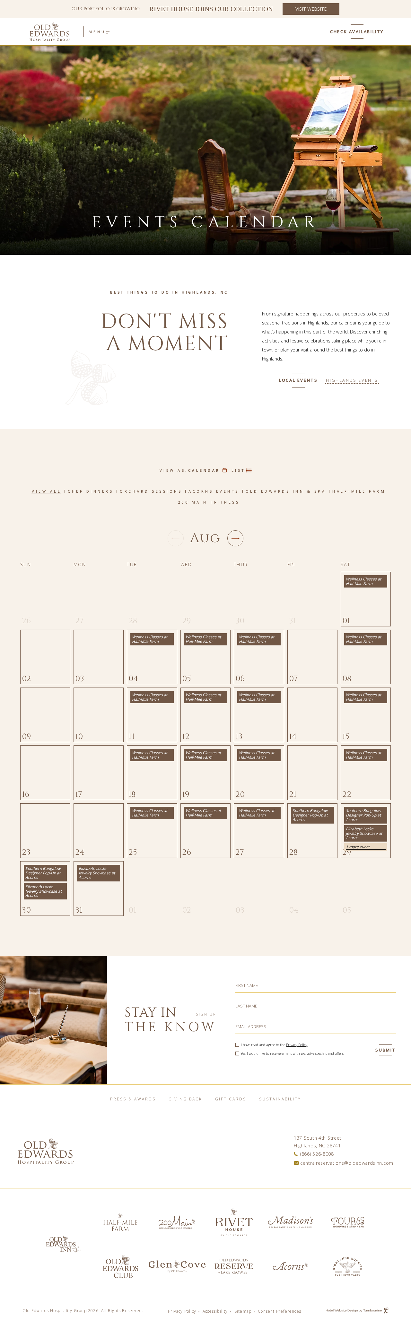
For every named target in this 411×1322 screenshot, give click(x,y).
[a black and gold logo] (120, 1222)
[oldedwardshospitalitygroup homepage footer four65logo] (347, 1222)
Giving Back (185, 1099)
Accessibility (215, 1311)
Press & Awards (133, 1099)
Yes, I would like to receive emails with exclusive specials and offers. (293, 1053)
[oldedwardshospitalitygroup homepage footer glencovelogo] (177, 1266)
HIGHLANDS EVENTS (352, 380)
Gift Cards (230, 1099)
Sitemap (242, 1311)
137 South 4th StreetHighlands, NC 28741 (317, 1141)
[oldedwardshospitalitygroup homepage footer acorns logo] (290, 1266)
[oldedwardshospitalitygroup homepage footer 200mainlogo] (177, 1222)
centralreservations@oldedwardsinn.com (346, 1163)
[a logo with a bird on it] (347, 1266)
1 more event (358, 847)
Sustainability (280, 1099)
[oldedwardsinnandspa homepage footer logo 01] (234, 1266)
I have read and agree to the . (274, 1044)
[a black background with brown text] (63, 1244)
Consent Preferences (279, 1311)
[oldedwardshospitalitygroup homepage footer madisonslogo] (290, 1222)
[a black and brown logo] (120, 1266)
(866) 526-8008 (317, 1154)
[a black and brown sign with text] (234, 1222)
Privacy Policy (296, 1044)
